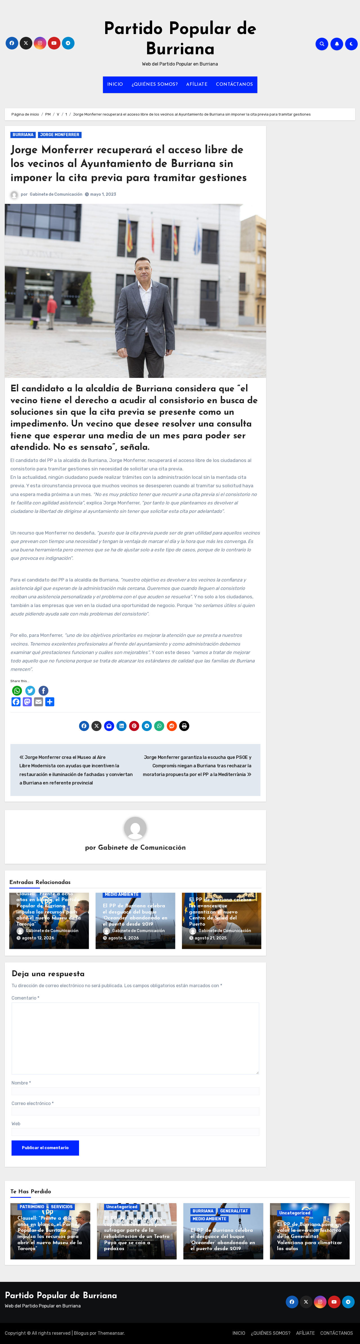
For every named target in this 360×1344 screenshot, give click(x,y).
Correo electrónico (33, 1103)
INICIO (115, 84)
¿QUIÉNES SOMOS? (155, 84)
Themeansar (111, 1333)
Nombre (21, 1083)
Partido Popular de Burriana (61, 1296)
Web (16, 1123)
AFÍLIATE (197, 84)
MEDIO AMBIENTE (122, 894)
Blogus (81, 1333)
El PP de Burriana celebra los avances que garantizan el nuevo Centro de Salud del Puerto (220, 912)
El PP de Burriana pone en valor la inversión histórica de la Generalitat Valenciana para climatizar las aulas (309, 1236)
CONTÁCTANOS (234, 84)
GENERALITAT (234, 1211)
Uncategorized (121, 1207)
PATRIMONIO (32, 1207)
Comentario (25, 998)
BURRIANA (23, 134)
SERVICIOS (62, 1207)
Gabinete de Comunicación (56, 194)
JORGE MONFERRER (59, 134)
